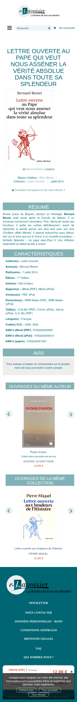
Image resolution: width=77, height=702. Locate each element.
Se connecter (67, 28)
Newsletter (38, 603)
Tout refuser (38, 694)
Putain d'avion (38, 452)
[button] (30, 126)
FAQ (38, 648)
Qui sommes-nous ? (38, 657)
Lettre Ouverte (35, 181)
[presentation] (8, 414)
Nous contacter (38, 612)
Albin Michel (46, 177)
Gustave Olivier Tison (38, 461)
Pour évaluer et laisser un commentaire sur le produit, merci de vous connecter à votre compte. (38, 365)
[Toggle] (9, 27)
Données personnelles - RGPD (38, 621)
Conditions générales (38, 630)
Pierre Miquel (38, 553)
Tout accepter (50, 690)
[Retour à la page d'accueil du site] (38, 11)
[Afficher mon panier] (54, 28)
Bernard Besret (35, 169)
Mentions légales (38, 639)
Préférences (26, 690)
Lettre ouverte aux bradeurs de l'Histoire (38, 548)
